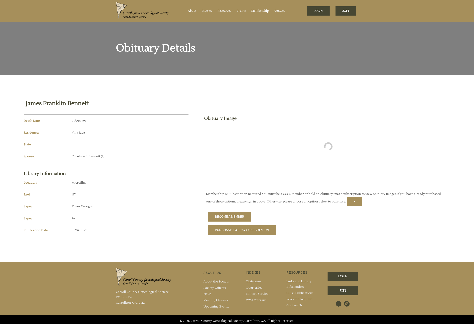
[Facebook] (338, 304)
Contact (279, 11)
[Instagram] (347, 304)
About (192, 11)
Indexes (207, 11)
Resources (224, 11)
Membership (260, 11)
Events (241, 11)
